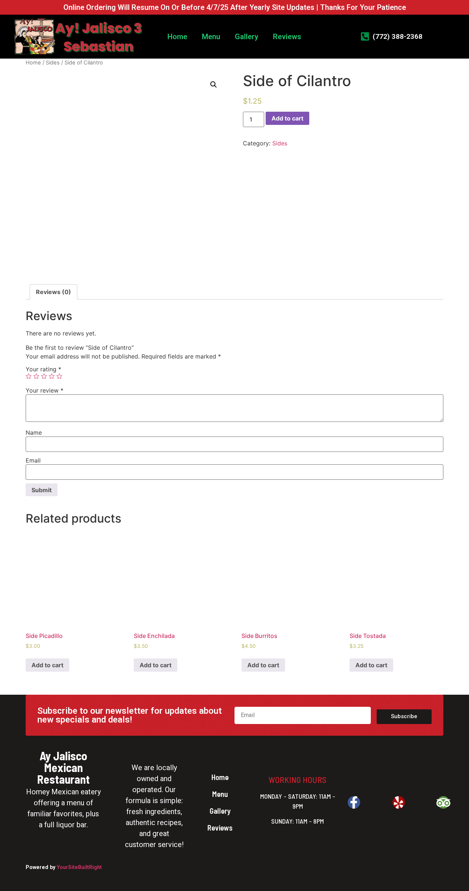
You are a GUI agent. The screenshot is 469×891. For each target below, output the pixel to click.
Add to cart (287, 118)
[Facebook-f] (354, 802)
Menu (211, 36)
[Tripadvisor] (443, 802)
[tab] (53, 292)
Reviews (287, 36)
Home (177, 36)
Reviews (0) (53, 292)
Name (34, 432)
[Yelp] (398, 802)
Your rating (43, 369)
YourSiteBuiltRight (79, 867)
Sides (53, 62)
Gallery (246, 36)
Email (33, 460)
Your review (44, 390)
